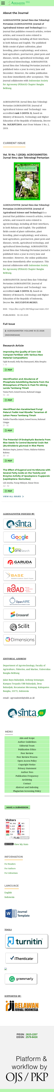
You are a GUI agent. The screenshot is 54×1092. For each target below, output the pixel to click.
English (8, 892)
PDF (9, 370)
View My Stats (21, 844)
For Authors (10, 868)
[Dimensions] (19, 645)
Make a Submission (17, 807)
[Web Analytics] (9, 844)
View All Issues (12, 496)
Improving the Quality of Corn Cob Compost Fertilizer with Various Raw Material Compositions (23, 354)
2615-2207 (32, 1034)
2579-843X (32, 1037)
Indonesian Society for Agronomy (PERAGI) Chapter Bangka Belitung (25, 84)
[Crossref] (19, 619)
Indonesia (9, 897)
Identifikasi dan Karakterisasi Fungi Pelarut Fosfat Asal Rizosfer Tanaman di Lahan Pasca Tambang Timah (25, 412)
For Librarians (11, 873)
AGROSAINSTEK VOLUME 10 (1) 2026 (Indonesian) (23, 333)
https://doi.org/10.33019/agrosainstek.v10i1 (29, 309)
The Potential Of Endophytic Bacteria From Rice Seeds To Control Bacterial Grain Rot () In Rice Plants (27, 442)
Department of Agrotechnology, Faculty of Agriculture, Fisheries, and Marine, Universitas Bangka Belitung (26, 669)
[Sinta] (19, 529)
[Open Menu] (3, 3)
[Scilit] (19, 632)
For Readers (10, 863)
